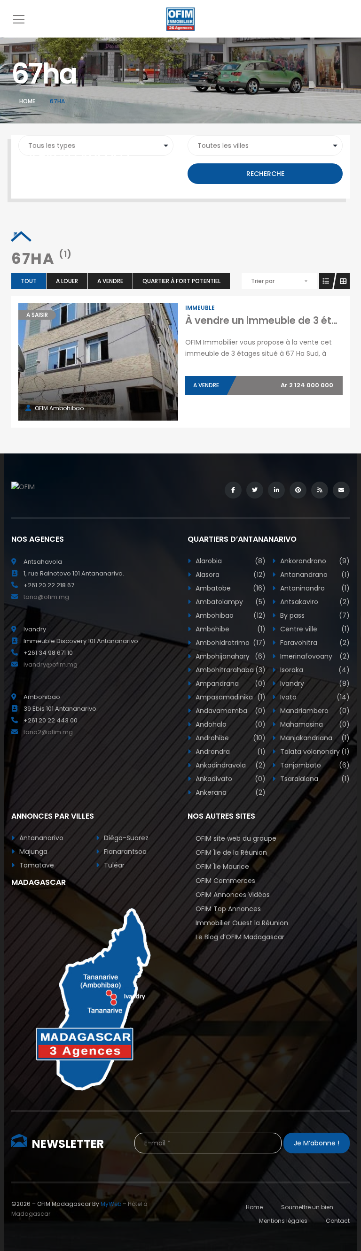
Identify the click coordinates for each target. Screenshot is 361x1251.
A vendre (110, 281)
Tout (29, 281)
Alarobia (230, 561)
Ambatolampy (230, 601)
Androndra (230, 751)
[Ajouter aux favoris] (109, 362)
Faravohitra (314, 642)
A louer (67, 281)
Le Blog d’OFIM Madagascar (240, 937)
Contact (338, 1221)
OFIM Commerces (225, 880)
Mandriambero (314, 710)
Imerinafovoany (314, 656)
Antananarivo (40, 838)
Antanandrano (314, 574)
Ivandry (314, 683)
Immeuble (200, 308)
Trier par (263, 281)
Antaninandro (314, 588)
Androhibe (230, 738)
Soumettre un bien (307, 1207)
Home (27, 101)
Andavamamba (230, 710)
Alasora (230, 574)
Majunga (32, 851)
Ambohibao (230, 615)
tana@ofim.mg (46, 596)
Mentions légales (283, 1221)
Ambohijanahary (230, 656)
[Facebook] (233, 490)
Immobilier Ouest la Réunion (242, 923)
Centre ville (314, 629)
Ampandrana (230, 683)
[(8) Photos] (88, 362)
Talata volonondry (314, 751)
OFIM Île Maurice (222, 866)
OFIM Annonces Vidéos (233, 894)
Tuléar (113, 865)
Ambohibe (230, 629)
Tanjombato (314, 765)
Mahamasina (314, 724)
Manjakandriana (314, 738)
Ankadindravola (230, 765)
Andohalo (230, 724)
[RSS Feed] (319, 490)
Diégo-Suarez (125, 838)
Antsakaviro (314, 601)
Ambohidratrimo (230, 642)
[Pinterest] (298, 490)
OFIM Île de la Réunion (231, 852)
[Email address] (341, 490)
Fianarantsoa (124, 851)
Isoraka (314, 670)
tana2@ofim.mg (48, 732)
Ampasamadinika (230, 697)
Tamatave (35, 865)
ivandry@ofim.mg (51, 664)
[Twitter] (254, 490)
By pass (314, 615)
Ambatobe (230, 588)
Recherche (265, 173)
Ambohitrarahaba (230, 670)
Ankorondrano (314, 561)
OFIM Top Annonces (228, 908)
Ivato (314, 697)
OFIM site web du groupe (236, 838)
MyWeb (111, 1204)
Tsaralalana (314, 778)
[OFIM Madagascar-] (180, 18)
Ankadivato (230, 778)
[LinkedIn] (276, 490)
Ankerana (230, 792)
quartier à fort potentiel (181, 281)
